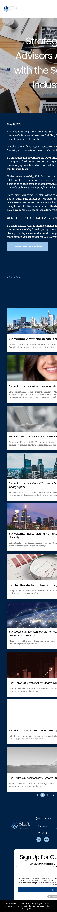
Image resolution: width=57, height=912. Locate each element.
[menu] (53, 5)
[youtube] (46, 840)
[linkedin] (38, 840)
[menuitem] (44, 826)
